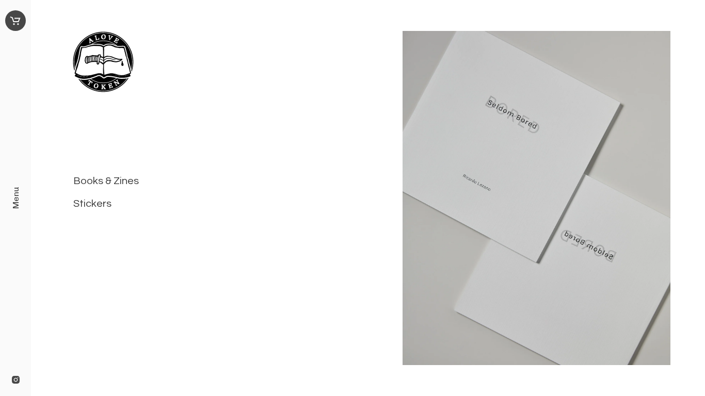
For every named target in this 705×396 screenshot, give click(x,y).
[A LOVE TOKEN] (199, 64)
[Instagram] (16, 381)
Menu (16, 198)
